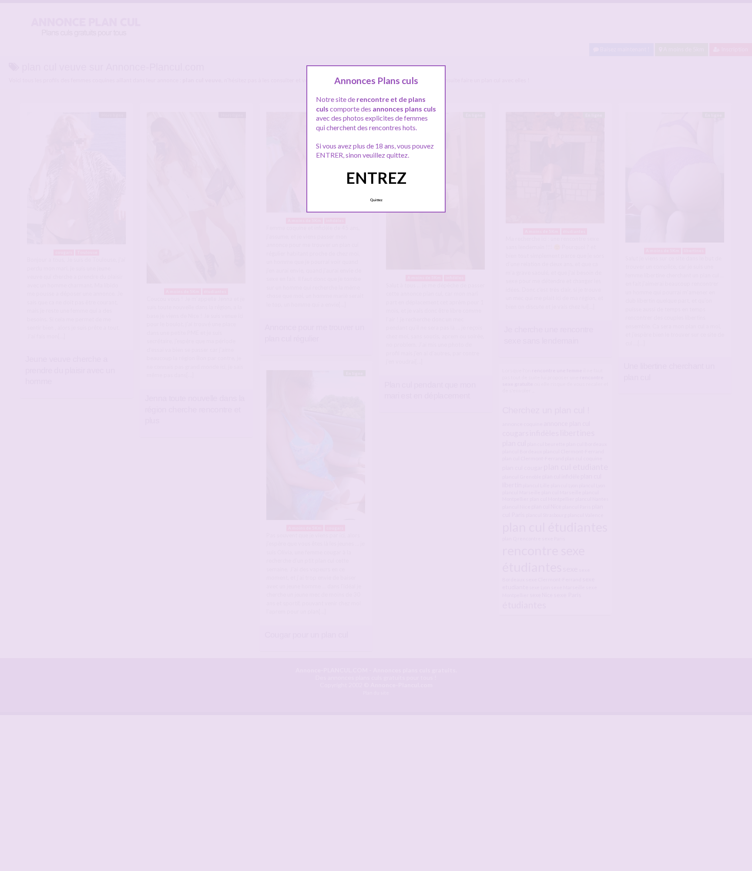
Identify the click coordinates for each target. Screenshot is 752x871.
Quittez (376, 200)
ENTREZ (376, 177)
